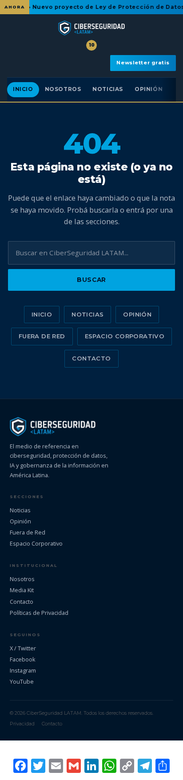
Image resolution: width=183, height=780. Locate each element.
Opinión (149, 89)
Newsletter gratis (143, 62)
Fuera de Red (42, 336)
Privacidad (22, 724)
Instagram (23, 670)
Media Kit (22, 590)
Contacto (91, 358)
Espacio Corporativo (124, 336)
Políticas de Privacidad (39, 613)
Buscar (91, 279)
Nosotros (63, 89)
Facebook (23, 659)
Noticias (107, 89)
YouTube (22, 681)
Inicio (23, 89)
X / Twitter (23, 648)
